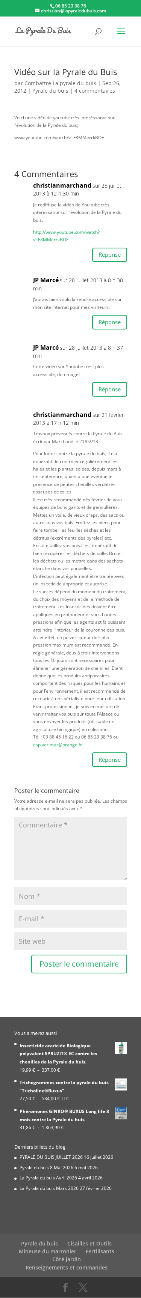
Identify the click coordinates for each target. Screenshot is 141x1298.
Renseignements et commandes (67, 1267)
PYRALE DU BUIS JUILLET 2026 (51, 1157)
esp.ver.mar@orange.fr (57, 744)
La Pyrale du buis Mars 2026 (49, 1188)
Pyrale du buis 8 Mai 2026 (46, 1167)
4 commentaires (94, 90)
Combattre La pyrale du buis (60, 83)
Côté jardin (66, 1259)
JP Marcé (46, 280)
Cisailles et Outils (89, 1243)
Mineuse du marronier (47, 1251)
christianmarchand (62, 414)
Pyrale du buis (50, 90)
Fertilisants (100, 1251)
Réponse (110, 254)
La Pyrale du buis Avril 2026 (48, 1178)
